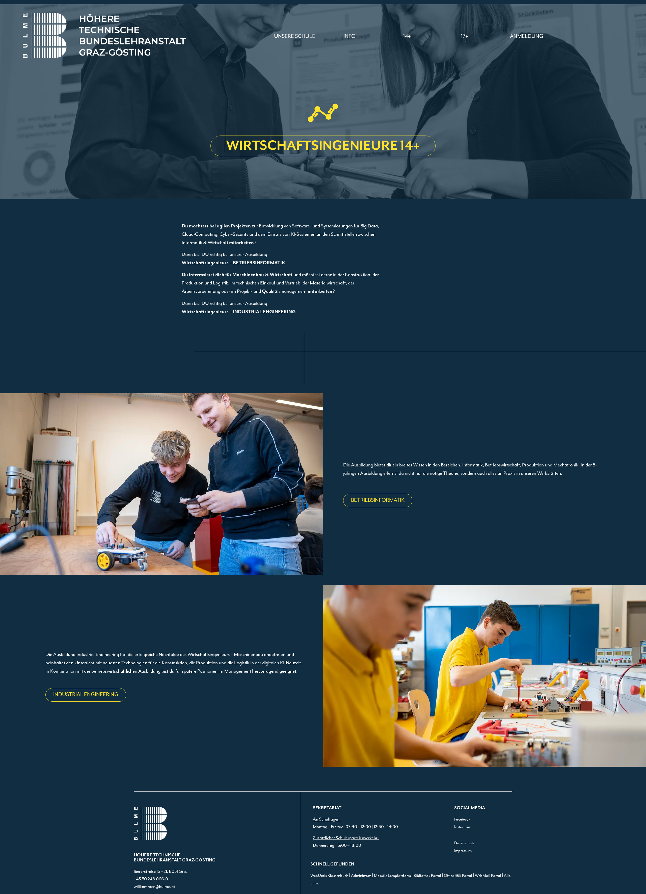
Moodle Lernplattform (392, 876)
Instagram (462, 827)
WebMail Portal (488, 876)
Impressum (463, 851)
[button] (349, 36)
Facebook (462, 819)
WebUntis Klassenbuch (329, 876)
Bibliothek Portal (427, 876)
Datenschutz (464, 843)
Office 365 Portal (458, 876)
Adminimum (361, 876)
